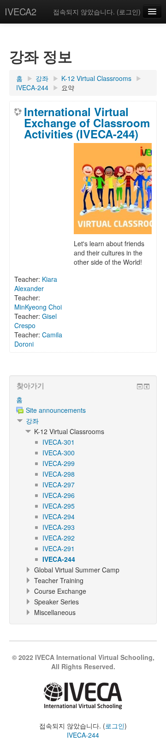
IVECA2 (20, 11)
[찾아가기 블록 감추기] (139, 386)
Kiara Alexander (35, 283)
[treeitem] (83, 399)
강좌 (32, 420)
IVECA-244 (83, 735)
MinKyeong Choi (38, 306)
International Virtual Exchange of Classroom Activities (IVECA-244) (87, 122)
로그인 (128, 11)
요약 (67, 87)
